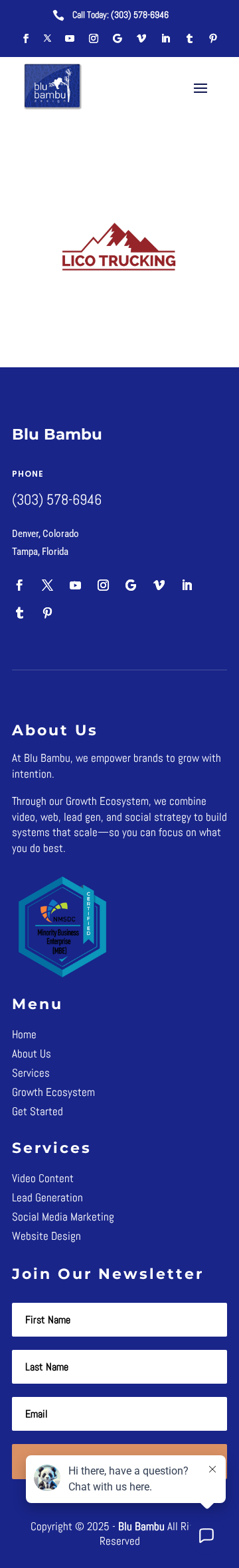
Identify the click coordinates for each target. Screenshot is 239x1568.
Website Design (46, 1236)
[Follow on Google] (117, 38)
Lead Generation (47, 1197)
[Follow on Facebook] (26, 38)
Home (24, 1034)
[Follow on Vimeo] (141, 38)
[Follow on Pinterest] (213, 38)
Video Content (43, 1178)
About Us (31, 1053)
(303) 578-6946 (140, 15)
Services (31, 1072)
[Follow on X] (47, 38)
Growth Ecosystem (53, 1092)
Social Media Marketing (63, 1216)
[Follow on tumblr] (189, 38)
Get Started (37, 1111)
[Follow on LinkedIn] (165, 38)
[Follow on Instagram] (93, 38)
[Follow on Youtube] (69, 38)
